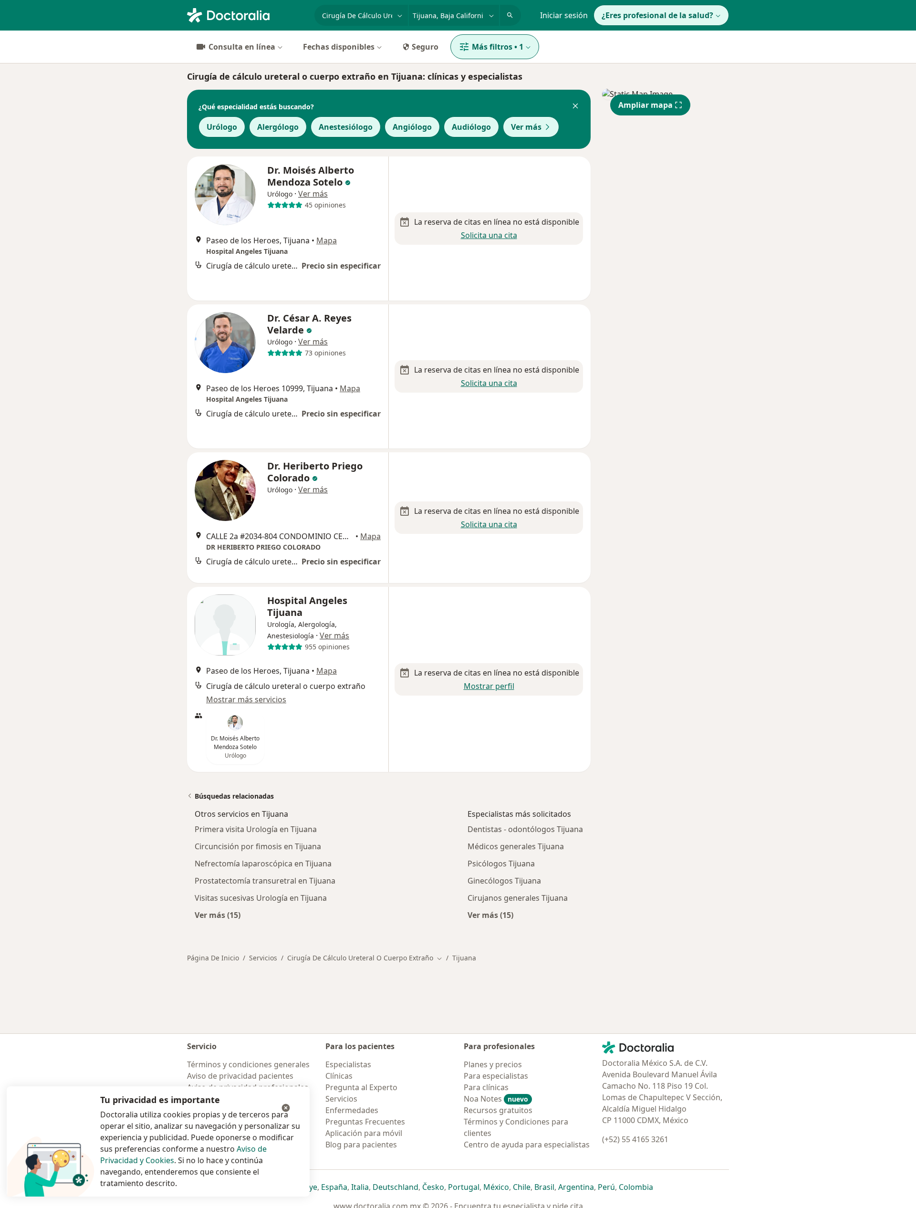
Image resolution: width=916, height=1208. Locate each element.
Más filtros (497, 47)
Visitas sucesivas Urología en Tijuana (261, 898)
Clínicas (339, 1076)
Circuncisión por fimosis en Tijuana (258, 846)
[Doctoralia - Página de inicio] (247, 14)
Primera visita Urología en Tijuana (256, 829)
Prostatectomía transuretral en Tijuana (265, 880)
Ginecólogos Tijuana (504, 880)
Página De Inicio (213, 957)
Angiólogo (412, 127)
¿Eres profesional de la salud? (657, 15)
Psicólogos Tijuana (501, 863)
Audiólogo (471, 127)
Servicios (263, 957)
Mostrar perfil (489, 686)
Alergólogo (278, 127)
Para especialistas (496, 1076)
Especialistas (348, 1064)
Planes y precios (493, 1064)
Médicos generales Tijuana (516, 846)
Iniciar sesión (564, 15)
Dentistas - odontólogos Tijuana (525, 829)
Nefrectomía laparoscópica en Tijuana (263, 863)
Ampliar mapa (645, 105)
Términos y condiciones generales (248, 1064)
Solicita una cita (489, 235)
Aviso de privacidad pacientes (240, 1076)
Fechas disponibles (339, 47)
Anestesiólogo (346, 127)
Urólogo (222, 127)
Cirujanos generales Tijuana (518, 898)
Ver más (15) (217, 914)
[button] (575, 107)
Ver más (526, 127)
